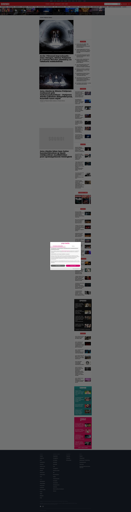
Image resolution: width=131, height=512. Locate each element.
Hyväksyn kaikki (73, 265)
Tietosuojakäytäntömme (76, 268)
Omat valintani (58, 265)
